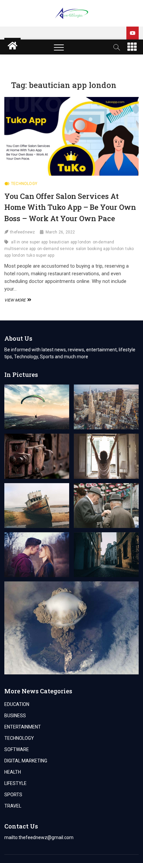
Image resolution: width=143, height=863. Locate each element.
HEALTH (12, 772)
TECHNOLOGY (19, 738)
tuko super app (40, 255)
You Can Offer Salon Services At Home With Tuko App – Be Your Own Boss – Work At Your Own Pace (70, 207)
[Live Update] (132, 33)
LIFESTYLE (15, 783)
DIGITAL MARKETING (25, 760)
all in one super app (29, 242)
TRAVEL (12, 806)
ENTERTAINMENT (22, 727)
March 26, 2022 (60, 232)
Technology (24, 183)
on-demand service (55, 248)
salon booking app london (100, 248)
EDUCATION (16, 704)
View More (17, 300)
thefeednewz (22, 232)
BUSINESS (15, 715)
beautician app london (70, 242)
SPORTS (13, 794)
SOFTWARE (16, 749)
